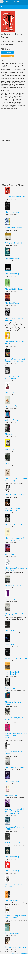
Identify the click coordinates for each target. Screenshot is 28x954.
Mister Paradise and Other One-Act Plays (15, 614)
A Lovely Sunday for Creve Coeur (15, 719)
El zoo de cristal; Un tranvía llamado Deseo (15, 917)
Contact (26, 953)
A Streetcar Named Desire (15, 197)
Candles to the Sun (12, 843)
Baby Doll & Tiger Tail (13, 585)
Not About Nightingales (14, 524)
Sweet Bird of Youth (13, 406)
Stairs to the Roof (12, 630)
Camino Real (10, 449)
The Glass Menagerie (13, 212)
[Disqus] (13, 162)
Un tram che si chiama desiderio (13, 886)
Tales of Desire (11, 599)
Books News (4, 4)
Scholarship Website (15, 4)
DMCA (22, 953)
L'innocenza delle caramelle (15, 947)
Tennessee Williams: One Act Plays (14, 828)
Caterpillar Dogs (11, 795)
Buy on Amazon (7, 56)
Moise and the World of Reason (14, 703)
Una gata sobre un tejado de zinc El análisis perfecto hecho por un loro (15, 811)
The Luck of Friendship (14, 900)
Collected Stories (11, 420)
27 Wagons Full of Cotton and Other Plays (15, 377)
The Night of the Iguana (14, 289)
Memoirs (8, 434)
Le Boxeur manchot (12, 933)
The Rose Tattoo (11, 392)
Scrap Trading (15, 1)
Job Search (6, 1)
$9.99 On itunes (7, 52)
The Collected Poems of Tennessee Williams (14, 539)
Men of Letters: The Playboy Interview (16, 319)
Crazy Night (9, 554)
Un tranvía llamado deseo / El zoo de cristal (15, 509)
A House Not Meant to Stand (13, 753)
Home (13, 953)
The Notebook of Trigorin (15, 767)
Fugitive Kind (10, 688)
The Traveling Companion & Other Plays (16, 569)
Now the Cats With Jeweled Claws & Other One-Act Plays (16, 736)
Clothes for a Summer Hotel (16, 658)
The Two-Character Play (14, 494)
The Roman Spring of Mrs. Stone (15, 343)
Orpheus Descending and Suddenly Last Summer (15, 360)
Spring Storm (10, 644)
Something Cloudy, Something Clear (12, 673)
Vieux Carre (9, 463)
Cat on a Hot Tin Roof (13, 228)
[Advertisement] (14, 124)
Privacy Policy (18, 953)
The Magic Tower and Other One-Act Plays (16, 480)
